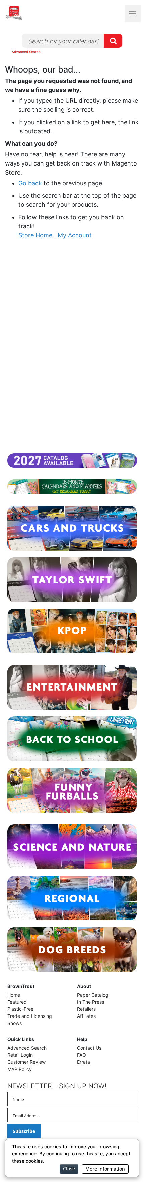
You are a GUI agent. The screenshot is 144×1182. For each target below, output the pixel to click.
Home (13, 995)
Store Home (35, 235)
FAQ (81, 1055)
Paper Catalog (93, 995)
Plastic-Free (20, 1009)
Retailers (86, 1009)
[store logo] (27, 13)
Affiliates (86, 1016)
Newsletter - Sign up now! (56, 1086)
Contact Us (89, 1048)
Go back (30, 183)
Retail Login (20, 1055)
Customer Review (26, 1062)
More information (105, 1169)
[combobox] (72, 41)
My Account (75, 235)
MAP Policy (19, 1069)
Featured (17, 1002)
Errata (83, 1062)
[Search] (113, 41)
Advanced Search (26, 52)
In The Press (90, 1002)
